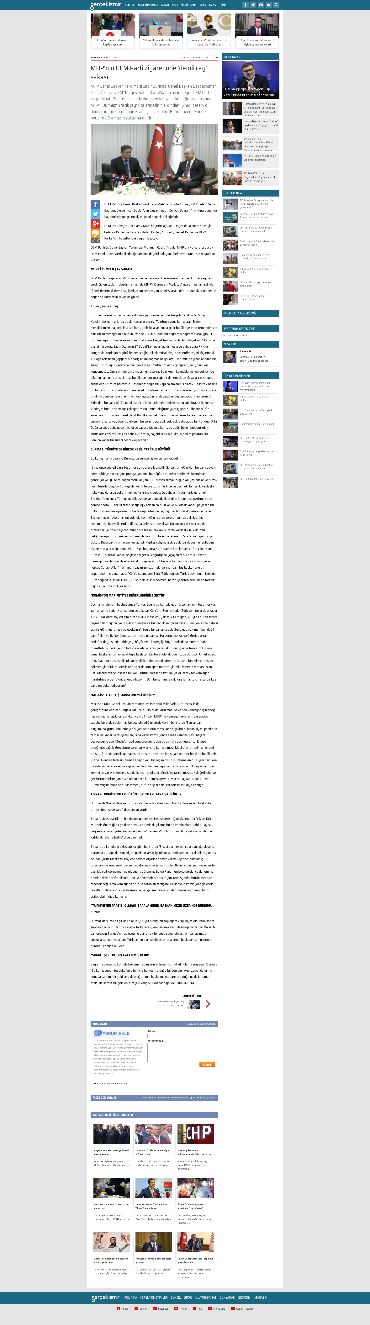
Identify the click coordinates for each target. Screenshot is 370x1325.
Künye (125, 1309)
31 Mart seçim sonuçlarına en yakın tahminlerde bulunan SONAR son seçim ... (111, 1219)
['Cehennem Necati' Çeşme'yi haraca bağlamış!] (193, 1009)
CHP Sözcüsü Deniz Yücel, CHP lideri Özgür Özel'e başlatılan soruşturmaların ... (153, 1219)
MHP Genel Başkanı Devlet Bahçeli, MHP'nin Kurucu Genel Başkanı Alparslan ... (111, 1165)
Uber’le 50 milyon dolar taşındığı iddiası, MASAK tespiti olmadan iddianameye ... (192, 1165)
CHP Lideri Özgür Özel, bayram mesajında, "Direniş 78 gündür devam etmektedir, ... (194, 1219)
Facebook (163, 1309)
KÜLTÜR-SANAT (189, 4)
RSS (200, 1309)
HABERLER (96, 57)
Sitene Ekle (219, 1309)
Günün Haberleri (244, 1309)
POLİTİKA (130, 4)
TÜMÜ (222, 4)
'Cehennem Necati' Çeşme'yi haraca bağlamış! (170, 1003)
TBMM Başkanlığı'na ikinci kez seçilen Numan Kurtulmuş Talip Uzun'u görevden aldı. (194, 1273)
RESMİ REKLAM (208, 4)
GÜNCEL (165, 4)
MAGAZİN (260, 1297)
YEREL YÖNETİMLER (148, 4)
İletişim (143, 1309)
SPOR (175, 4)
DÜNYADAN (227, 1297)
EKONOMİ (244, 1297)
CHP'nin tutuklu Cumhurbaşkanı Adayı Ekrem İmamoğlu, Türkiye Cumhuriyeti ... (110, 1273)
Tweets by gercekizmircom (235, 335)
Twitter (183, 1309)
